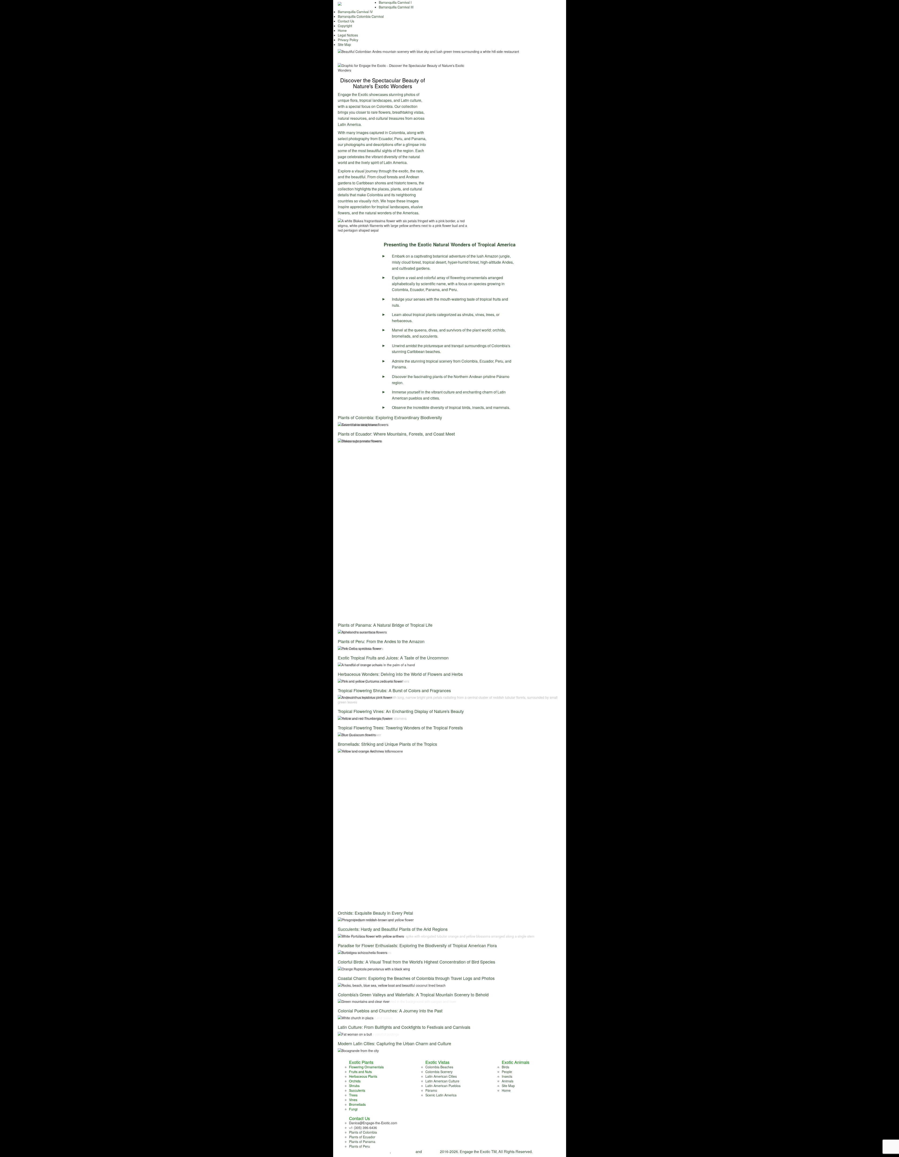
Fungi (353, 1109)
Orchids (355, 1081)
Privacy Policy (348, 39)
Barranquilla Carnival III (396, 7)
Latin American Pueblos (443, 1085)
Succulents (357, 1090)
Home (342, 30)
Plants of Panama (362, 1141)
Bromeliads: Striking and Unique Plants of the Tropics (387, 744)
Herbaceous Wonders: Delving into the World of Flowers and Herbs (400, 674)
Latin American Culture (442, 1081)
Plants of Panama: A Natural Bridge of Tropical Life (385, 625)
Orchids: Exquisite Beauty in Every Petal (375, 913)
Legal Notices (348, 35)
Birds (505, 1067)
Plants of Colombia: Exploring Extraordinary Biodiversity (390, 417)
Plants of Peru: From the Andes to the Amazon (381, 641)
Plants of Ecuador (362, 1137)
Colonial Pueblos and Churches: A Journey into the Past (390, 1011)
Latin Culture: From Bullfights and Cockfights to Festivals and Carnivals (404, 1027)
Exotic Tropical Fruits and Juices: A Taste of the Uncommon (393, 658)
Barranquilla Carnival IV (355, 11)
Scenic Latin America (441, 1095)
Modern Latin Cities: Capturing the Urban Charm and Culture (394, 1043)
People (507, 1071)
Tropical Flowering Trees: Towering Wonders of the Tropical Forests (400, 727)
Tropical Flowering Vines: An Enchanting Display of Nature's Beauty (401, 711)
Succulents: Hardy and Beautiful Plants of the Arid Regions (393, 929)
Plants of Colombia (363, 1132)
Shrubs (354, 1085)
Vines (353, 1099)
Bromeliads (357, 1104)
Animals (507, 1081)
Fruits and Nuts (360, 1071)
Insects (507, 1076)
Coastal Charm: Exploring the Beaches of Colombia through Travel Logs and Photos (416, 978)
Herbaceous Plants (363, 1076)
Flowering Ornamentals (366, 1067)
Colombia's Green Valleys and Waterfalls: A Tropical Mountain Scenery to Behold (413, 994)
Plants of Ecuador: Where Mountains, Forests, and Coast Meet (396, 434)
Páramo (431, 1090)
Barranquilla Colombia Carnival (361, 16)
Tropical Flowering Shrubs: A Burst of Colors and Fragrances (394, 690)
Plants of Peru (359, 1146)
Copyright (345, 25)
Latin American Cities (441, 1076)
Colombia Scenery (439, 1071)
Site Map (344, 44)
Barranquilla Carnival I (395, 2)
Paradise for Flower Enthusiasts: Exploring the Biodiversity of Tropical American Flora (417, 945)
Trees (353, 1095)
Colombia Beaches (439, 1067)
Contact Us (346, 21)
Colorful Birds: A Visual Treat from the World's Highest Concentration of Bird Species (416, 962)
